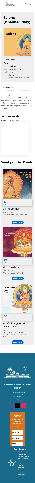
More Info (17, 222)
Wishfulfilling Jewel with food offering (15, 325)
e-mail (17, 399)
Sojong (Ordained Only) (13, 60)
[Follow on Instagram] (23, 405)
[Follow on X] (17, 405)
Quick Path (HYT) (11, 208)
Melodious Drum (11, 267)
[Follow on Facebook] (11, 405)
